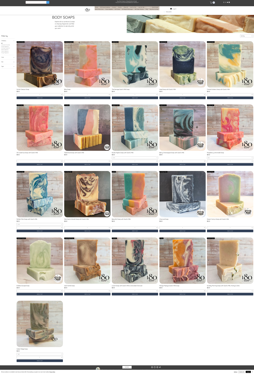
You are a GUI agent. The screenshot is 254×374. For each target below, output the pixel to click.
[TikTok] (160, 367)
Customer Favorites (5, 44)
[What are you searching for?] (47, 2)
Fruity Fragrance (5, 52)
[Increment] (62, 94)
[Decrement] (17, 94)
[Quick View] (40, 324)
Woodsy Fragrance (5, 48)
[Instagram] (223, 2)
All (1, 43)
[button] (212, 2)
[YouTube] (227, 2)
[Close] (252, 372)
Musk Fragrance (4, 49)
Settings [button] (235, 372)
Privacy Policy (52, 372)
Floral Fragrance (5, 46)
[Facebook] (225, 2)
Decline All (241, 372)
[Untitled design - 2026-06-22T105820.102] (229, 2)
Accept (248, 372)
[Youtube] (155, 367)
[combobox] (246, 36)
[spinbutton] (39, 94)
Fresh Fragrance (5, 51)
